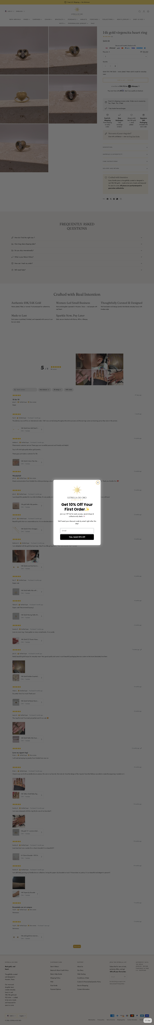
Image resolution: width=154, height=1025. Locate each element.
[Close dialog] (98, 482)
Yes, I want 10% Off (77, 537)
